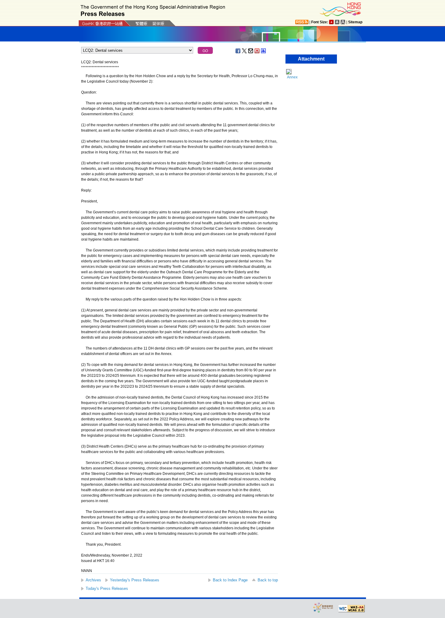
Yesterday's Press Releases (134, 580)
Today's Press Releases (107, 588)
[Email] (251, 50)
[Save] (257, 50)
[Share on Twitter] (244, 50)
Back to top (268, 580)
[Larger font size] (337, 22)
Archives (93, 580)
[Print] (263, 50)
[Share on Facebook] (238, 50)
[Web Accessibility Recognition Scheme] (323, 607)
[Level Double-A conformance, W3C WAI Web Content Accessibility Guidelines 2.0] (351, 609)
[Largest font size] (343, 22)
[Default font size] (331, 22)
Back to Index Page (230, 580)
